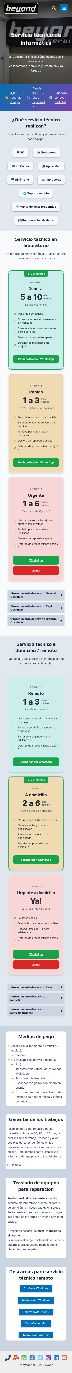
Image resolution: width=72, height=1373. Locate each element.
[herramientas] (28, 97)
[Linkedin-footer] (56, 1358)
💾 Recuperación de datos (36, 220)
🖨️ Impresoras (51, 179)
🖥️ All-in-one (20, 179)
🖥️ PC (20, 152)
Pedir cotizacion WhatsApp (36, 359)
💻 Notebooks (46, 152)
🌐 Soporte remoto (36, 193)
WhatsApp (36, 560)
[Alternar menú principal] (64, 8)
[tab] (36, 595)
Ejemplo (16, 1165)
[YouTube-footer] (64, 1358)
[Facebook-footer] (32, 1358)
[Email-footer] (16, 1358)
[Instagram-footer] (48, 1358)
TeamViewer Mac (36, 1323)
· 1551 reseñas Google (17, 97)
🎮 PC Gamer (20, 166)
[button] (54, 8)
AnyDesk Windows (36, 1288)
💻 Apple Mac (51, 166)
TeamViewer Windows (36, 1300)
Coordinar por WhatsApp (36, 761)
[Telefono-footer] (8, 1358)
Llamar (36, 570)
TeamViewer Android (36, 1335)
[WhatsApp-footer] (24, 1358)
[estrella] (6, 97)
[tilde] (50, 97)
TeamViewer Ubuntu (36, 1312)
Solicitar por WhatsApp (36, 859)
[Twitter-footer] (40, 1358)
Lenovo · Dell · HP (61, 97)
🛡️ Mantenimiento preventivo (36, 206)
